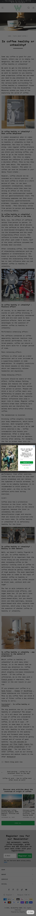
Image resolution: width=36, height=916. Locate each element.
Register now (26, 462)
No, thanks (26, 467)
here (30, 465)
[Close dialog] (34, 446)
